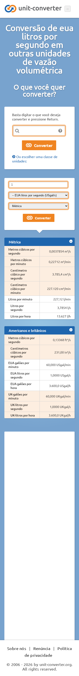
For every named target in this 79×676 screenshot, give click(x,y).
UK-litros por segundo (19, 407)
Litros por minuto (20, 299)
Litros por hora (21, 316)
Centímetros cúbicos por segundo (19, 352)
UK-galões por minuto (17, 396)
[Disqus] (39, 495)
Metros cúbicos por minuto (21, 262)
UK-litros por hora (23, 415)
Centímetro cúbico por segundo (19, 274)
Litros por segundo (17, 308)
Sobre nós (16, 648)
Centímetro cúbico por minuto (19, 288)
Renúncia (41, 648)
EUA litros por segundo (20, 375)
